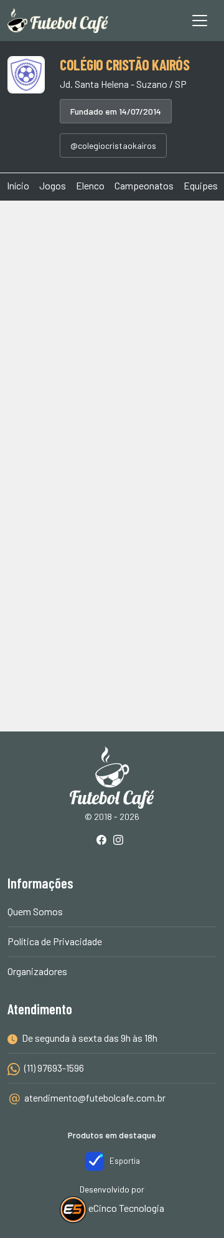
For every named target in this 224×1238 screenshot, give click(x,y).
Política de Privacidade (54, 941)
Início (18, 185)
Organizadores (37, 971)
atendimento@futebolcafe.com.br (95, 1097)
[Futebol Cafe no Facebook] (103, 841)
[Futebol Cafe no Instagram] (120, 841)
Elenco (90, 185)
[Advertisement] (112, 331)
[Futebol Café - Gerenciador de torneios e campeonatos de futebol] (57, 20)
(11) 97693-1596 (53, 1068)
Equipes (201, 185)
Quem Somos (35, 911)
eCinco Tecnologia (125, 1208)
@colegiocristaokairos (113, 145)
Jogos (52, 185)
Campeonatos (144, 185)
